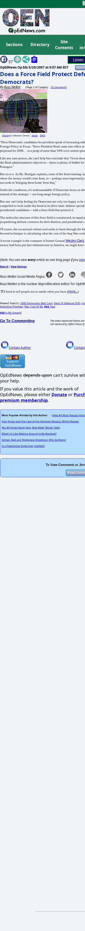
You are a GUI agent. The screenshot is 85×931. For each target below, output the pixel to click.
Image (6, 135)
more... (73, 291)
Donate (59, 394)
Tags (49, 306)
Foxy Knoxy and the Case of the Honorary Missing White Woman (40, 421)
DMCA (42, 135)
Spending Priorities (11, 306)
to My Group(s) (11, 312)
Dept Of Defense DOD (67, 303)
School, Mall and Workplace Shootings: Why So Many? (34, 440)
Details (35, 135)
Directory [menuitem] (39, 44)
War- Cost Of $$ (33, 306)
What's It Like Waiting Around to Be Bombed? (29, 433)
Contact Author (20, 348)
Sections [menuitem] (14, 44)
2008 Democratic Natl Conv (36, 303)
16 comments (59, 87)
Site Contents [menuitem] (64, 45)
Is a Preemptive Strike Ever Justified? (23, 446)
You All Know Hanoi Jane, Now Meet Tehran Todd (31, 427)
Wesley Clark (75, 240)
